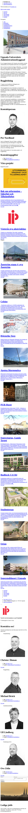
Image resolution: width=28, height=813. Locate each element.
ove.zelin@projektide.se (12, 773)
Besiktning (5, 23)
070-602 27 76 (9, 699)
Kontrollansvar (6, 27)
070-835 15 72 (9, 735)
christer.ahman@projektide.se (14, 664)
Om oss (5, 13)
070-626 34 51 (9, 771)
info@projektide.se (7, 4)
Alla (4, 21)
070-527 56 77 (9, 158)
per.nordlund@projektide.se (13, 159)
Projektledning (6, 28)
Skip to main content (5, 9)
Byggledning (6, 24)
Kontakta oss (13, 6)
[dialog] (14, 612)
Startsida (5, 11)
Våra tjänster (6, 14)
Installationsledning (7, 25)
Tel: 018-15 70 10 (7, 3)
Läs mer (2, 667)
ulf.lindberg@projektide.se (13, 737)
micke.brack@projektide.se (13, 701)
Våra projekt (6, 15)
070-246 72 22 (9, 663)
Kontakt (5, 17)
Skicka (2, 781)
